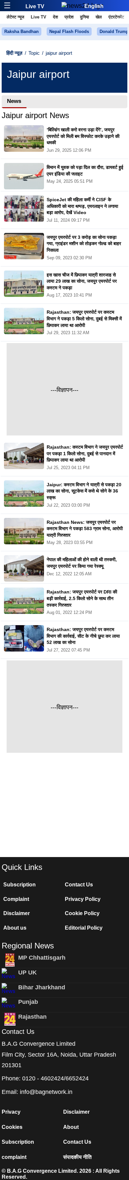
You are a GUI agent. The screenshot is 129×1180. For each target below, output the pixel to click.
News (14, 101)
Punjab (28, 1002)
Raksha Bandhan (21, 31)
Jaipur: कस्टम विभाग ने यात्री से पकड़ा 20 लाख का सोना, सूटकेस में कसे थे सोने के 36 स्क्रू (84, 491)
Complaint (16, 899)
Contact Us (79, 884)
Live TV (34, 6)
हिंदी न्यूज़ (14, 53)
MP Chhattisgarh (41, 957)
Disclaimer (16, 913)
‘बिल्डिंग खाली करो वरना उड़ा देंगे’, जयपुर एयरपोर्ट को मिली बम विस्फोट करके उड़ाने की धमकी (83, 136)
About (71, 1127)
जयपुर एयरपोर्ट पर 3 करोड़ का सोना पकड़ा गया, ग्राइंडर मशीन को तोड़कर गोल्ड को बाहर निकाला (84, 244)
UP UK (27, 972)
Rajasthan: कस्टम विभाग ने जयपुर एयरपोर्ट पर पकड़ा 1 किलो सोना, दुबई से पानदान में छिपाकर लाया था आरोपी (85, 453)
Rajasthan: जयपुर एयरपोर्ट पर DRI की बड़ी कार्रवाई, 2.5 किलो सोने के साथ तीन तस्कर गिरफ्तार (82, 598)
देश (55, 17)
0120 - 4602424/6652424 (55, 1078)
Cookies (12, 1127)
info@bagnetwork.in (46, 1092)
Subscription (19, 884)
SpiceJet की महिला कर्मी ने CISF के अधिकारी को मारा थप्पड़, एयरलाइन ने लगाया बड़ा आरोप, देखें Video (82, 206)
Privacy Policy (83, 899)
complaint (14, 1157)
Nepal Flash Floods (69, 31)
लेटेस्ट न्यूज (15, 17)
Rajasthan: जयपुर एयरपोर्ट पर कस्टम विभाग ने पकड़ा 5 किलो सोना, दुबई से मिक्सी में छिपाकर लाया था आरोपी (84, 318)
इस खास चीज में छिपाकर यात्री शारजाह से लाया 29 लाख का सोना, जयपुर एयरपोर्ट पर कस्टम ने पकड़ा (82, 281)
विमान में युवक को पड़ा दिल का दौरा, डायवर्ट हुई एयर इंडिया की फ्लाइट (85, 170)
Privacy (11, 1112)
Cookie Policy (82, 913)
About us (14, 928)
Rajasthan (32, 1016)
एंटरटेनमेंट (116, 17)
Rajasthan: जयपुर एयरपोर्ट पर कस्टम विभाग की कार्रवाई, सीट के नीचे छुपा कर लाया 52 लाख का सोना (83, 636)
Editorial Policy (84, 928)
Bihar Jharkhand (41, 987)
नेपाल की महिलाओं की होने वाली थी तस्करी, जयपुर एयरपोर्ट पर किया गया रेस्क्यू (82, 563)
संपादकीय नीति (77, 1157)
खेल (99, 17)
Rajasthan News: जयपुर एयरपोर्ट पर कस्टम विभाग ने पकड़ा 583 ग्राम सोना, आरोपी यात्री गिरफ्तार (85, 529)
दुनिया (84, 17)
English (94, 6)
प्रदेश (68, 17)
